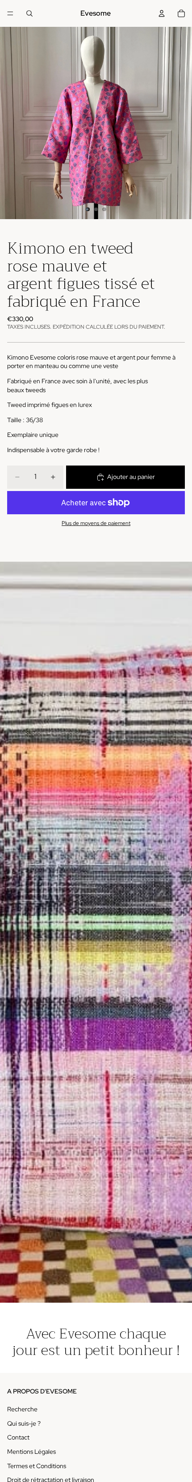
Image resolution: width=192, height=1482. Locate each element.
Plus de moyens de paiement (96, 523)
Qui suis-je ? (24, 1423)
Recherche (22, 1409)
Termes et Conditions (36, 1466)
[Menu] (10, 13)
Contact (18, 1438)
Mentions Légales (31, 1452)
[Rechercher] (29, 13)
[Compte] (161, 13)
